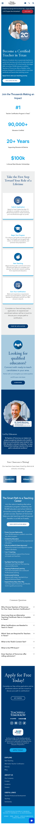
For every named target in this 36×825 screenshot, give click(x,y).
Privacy (17, 816)
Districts (7, 767)
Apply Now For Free (11, 80)
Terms (11, 816)
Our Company (9, 778)
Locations (7, 784)
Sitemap (6, 816)
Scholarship (8, 802)
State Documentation (26, 816)
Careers (7, 787)
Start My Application (18, 326)
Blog (6, 770)
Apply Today (18, 750)
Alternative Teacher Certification (14, 764)
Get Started (18, 698)
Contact (7, 781)
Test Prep (7, 798)
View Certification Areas (18, 524)
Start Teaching (9, 761)
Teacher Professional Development (15, 795)
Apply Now (27, 11)
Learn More (18, 382)
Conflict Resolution (18, 817)
